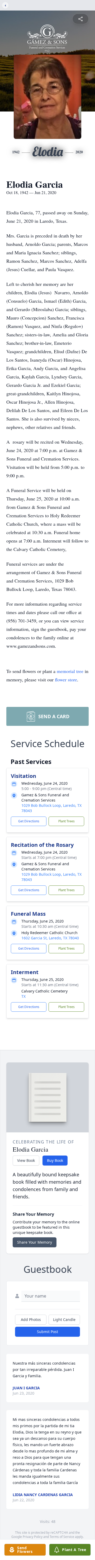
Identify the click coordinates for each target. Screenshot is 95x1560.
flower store (66, 679)
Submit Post (47, 1331)
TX (23, 996)
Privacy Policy (32, 1536)
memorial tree (70, 671)
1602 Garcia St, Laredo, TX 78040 (50, 937)
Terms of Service (62, 1536)
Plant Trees (66, 821)
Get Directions (28, 821)
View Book (26, 1160)
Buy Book (55, 1160)
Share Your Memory (34, 1242)
